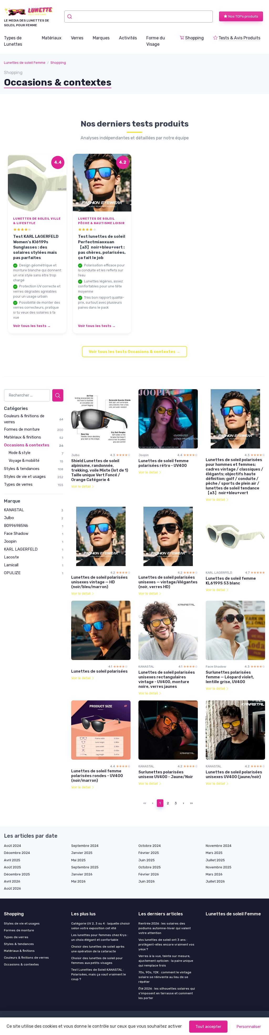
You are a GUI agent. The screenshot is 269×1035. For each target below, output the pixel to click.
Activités (128, 37)
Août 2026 (12, 888)
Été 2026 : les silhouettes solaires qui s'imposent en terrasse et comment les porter (166, 993)
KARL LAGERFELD (21, 549)
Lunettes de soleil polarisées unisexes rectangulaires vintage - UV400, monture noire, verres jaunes (166, 679)
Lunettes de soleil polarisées (99, 671)
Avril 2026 (12, 881)
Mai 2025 (78, 860)
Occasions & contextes (26, 445)
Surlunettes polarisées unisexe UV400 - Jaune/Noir (165, 774)
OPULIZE (12, 573)
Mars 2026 (214, 874)
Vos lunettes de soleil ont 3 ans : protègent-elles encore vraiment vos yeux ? (166, 944)
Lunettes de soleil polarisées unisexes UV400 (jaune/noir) (234, 774)
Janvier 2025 (81, 853)
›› (191, 803)
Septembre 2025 (85, 867)
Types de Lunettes (13, 41)
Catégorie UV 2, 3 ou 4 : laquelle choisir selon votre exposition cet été (100, 926)
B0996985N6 (16, 525)
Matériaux (51, 37)
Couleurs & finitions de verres (26, 957)
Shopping (194, 37)
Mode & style (19, 453)
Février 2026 (148, 874)
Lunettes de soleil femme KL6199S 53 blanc (231, 580)
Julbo (9, 517)
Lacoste (11, 557)
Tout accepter (208, 1026)
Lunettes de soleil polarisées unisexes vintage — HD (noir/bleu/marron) (99, 582)
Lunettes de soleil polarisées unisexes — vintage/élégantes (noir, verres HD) (168, 582)
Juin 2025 (146, 860)
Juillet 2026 (215, 881)
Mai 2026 (78, 881)
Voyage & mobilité (24, 460)
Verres (77, 37)
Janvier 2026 (81, 874)
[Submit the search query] (57, 395)
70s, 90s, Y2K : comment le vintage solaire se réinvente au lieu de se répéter (164, 977)
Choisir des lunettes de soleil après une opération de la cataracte (98, 949)
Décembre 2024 (17, 853)
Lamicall (11, 565)
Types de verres (18, 484)
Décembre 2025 (17, 874)
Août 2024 (12, 846)
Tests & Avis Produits (239, 37)
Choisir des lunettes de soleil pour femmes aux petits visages (97, 960)
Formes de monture (22, 429)
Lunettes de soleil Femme (24, 63)
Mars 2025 (214, 853)
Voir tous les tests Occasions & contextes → (134, 351)
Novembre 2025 (218, 867)
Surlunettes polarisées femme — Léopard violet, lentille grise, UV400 (230, 677)
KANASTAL (14, 510)
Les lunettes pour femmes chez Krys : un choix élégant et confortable (99, 937)
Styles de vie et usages (25, 476)
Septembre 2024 (85, 846)
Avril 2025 (12, 860)
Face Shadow (16, 533)
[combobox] (138, 16)
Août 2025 (12, 867)
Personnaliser (248, 1026)
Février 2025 (148, 853)
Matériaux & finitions (22, 437)
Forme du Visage (155, 41)
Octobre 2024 (149, 846)
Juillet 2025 (215, 860)
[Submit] (70, 16)
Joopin (10, 541)
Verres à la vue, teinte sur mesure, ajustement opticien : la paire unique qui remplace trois (165, 960)
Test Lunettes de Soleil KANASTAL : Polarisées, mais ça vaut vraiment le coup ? (98, 974)
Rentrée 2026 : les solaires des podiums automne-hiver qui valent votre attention (164, 928)
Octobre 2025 (149, 867)
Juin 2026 (146, 881)
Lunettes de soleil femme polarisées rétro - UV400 (163, 463)
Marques (101, 37)
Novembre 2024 (218, 846)
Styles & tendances (21, 468)
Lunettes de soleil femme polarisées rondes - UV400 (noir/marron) (97, 776)
